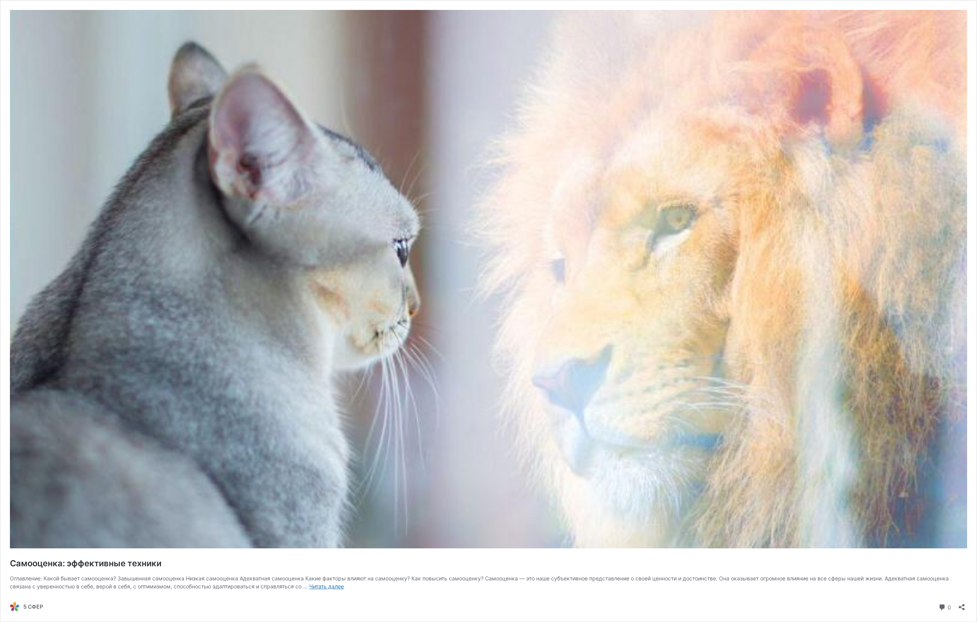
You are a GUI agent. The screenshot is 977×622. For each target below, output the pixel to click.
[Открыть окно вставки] (961, 605)
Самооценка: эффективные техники (86, 563)
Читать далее (326, 586)
